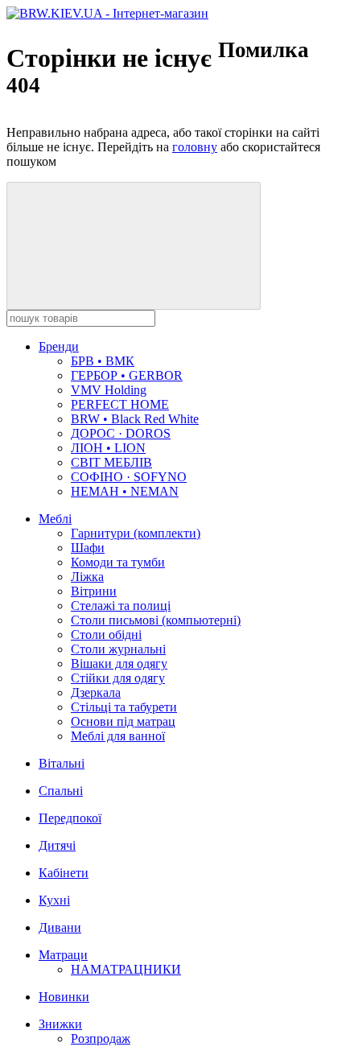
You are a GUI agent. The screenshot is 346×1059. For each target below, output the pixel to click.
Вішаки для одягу (119, 663)
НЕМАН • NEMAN (125, 491)
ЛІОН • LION (108, 448)
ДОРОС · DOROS (121, 433)
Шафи (88, 547)
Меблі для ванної (118, 736)
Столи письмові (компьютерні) (156, 620)
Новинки (64, 996)
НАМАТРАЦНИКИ (126, 969)
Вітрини (94, 591)
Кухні (54, 900)
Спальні (61, 790)
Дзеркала (96, 692)
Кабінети (64, 873)
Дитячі (57, 845)
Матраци (63, 955)
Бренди (59, 346)
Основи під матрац (123, 721)
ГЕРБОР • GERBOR (127, 375)
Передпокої (70, 818)
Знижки (60, 1024)
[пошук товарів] (133, 246)
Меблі (55, 518)
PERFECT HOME (120, 404)
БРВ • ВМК (102, 361)
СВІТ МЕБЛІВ (111, 462)
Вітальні (61, 763)
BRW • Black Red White (135, 419)
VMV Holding (108, 390)
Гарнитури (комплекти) (135, 533)
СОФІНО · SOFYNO (129, 477)
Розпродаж (100, 1038)
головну (194, 147)
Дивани (60, 927)
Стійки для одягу (118, 678)
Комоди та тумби (118, 562)
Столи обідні (106, 634)
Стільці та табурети (124, 707)
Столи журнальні (118, 649)
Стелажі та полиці (121, 605)
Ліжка (87, 576)
